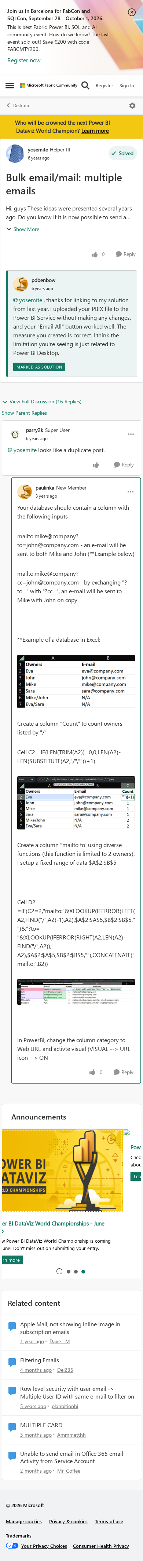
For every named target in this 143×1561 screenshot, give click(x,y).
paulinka (45, 487)
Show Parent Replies (24, 412)
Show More (26, 229)
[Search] (85, 85)
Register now (24, 60)
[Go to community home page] (48, 85)
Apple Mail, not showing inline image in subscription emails (70, 1327)
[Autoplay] (59, 1271)
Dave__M (60, 1341)
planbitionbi (65, 1406)
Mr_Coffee (68, 1470)
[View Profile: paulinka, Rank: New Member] (24, 491)
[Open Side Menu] (10, 85)
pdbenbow (43, 279)
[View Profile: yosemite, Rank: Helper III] (15, 153)
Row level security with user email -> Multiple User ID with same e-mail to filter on (77, 1392)
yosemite (38, 149)
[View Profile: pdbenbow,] (20, 284)
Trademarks (19, 1535)
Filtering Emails (39, 1360)
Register (104, 85)
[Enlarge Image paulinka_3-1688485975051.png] (76, 681)
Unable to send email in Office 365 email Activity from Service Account (71, 1457)
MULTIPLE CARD (41, 1425)
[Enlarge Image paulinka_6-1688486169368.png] (76, 992)
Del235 (65, 1369)
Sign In (127, 85)
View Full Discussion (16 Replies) (45, 401)
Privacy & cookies (68, 1521)
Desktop (21, 105)
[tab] (68, 1271)
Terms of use (109, 1521)
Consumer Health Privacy (101, 1546)
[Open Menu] (132, 105)
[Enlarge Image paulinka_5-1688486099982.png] (76, 802)
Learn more (95, 130)
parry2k (34, 429)
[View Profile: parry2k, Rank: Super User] (15, 434)
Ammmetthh (71, 1434)
